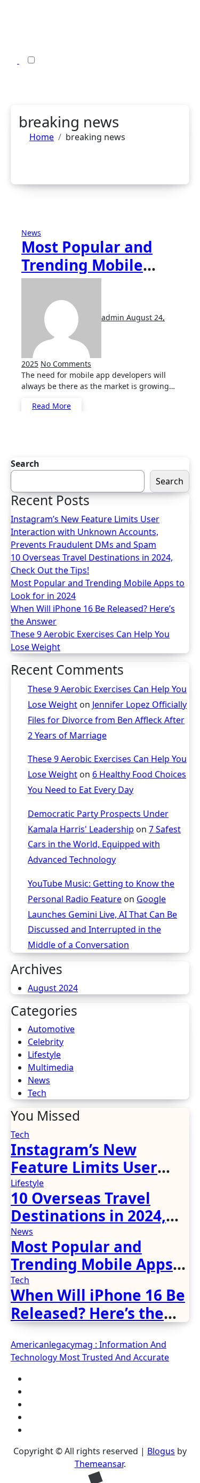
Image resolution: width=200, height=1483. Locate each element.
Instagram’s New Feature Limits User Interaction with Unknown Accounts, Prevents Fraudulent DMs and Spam (85, 531)
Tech (37, 1093)
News (31, 233)
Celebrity (45, 1042)
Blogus (161, 1451)
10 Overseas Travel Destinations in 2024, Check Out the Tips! (92, 564)
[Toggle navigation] (10, 27)
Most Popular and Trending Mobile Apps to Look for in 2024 (91, 274)
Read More (51, 406)
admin (113, 317)
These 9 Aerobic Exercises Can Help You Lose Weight (90, 640)
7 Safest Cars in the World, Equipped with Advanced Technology (104, 844)
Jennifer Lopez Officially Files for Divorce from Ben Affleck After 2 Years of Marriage (107, 720)
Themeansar (99, 1464)
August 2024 (53, 988)
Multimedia (51, 1067)
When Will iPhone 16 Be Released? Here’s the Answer (93, 615)
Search (25, 463)
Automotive (51, 1029)
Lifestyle (44, 1054)
